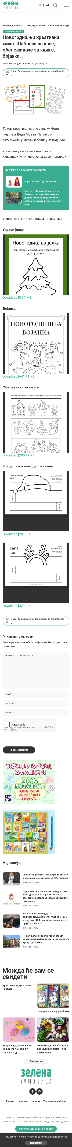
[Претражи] (54, 5)
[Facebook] (32, 1091)
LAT (47, 5)
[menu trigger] (65, 5)
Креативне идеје (13, 31)
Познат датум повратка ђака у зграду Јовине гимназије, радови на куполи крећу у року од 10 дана (46, 939)
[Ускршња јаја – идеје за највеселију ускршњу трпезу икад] (19, 1029)
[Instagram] (39, 1091)
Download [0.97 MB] (17, 297)
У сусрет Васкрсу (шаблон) (53, 1011)
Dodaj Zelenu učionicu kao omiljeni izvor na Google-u (38, 73)
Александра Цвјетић (19, 64)
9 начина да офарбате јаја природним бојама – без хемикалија (52, 1049)
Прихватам (36, 1143)
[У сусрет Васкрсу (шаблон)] (53, 996)
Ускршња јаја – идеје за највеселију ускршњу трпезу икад (17, 1049)
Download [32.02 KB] (18, 606)
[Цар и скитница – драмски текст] (36, 182)
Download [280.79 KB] (19, 455)
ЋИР (39, 5)
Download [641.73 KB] (19, 376)
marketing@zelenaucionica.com (36, 1128)
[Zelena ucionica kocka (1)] (29, 781)
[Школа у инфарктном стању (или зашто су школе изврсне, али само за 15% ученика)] (11, 878)
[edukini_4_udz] (29, 831)
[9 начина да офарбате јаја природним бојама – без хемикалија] (53, 1029)
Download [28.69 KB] (18, 534)
